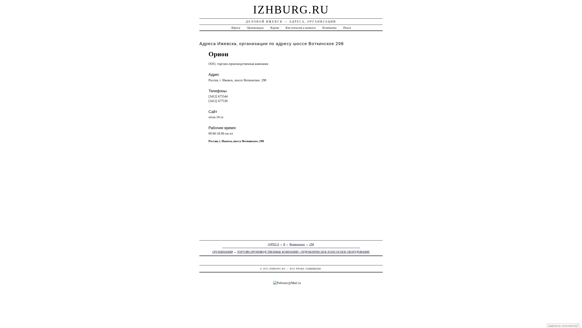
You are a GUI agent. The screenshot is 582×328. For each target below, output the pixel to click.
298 (311, 244)
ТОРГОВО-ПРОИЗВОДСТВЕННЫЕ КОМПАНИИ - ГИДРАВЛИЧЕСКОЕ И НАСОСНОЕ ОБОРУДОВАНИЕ (303, 252)
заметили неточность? (563, 326)
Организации (255, 27)
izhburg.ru (291, 9)
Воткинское (297, 244)
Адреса (235, 27)
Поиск (347, 27)
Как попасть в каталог (301, 27)
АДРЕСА (273, 244)
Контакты (329, 27)
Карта (274, 27)
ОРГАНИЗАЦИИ (222, 252)
